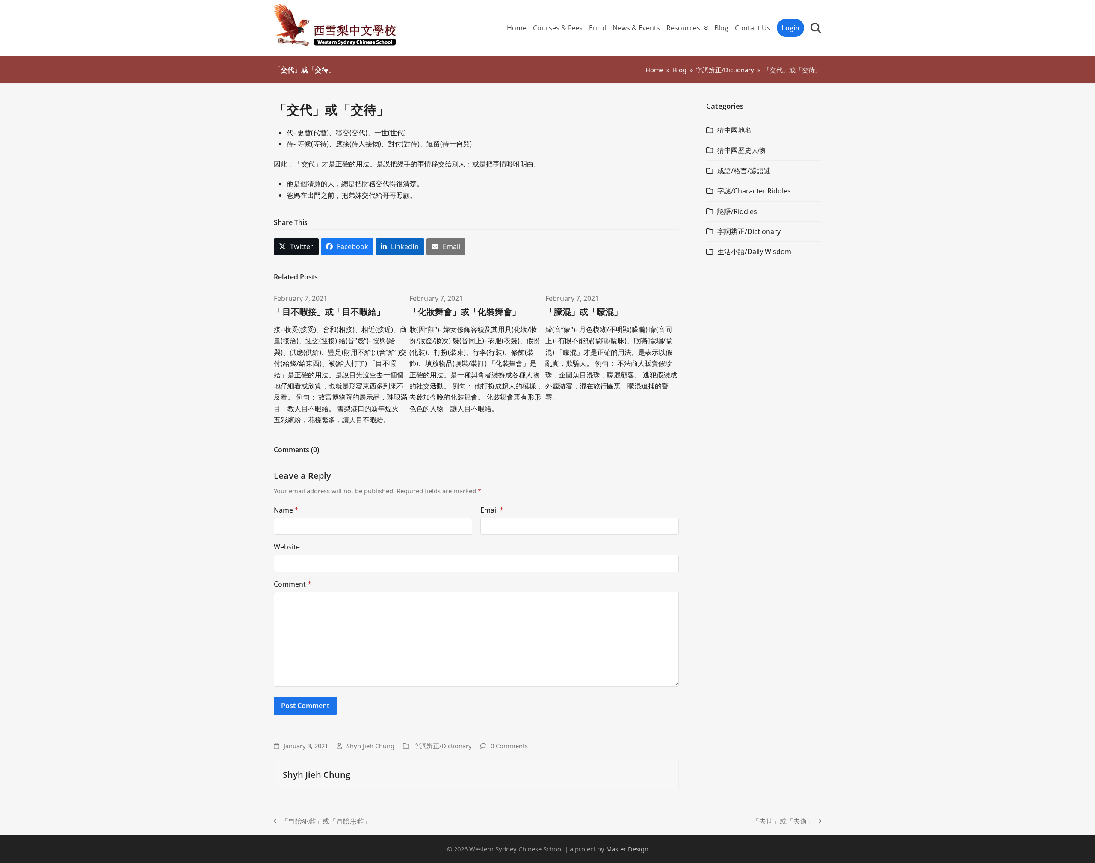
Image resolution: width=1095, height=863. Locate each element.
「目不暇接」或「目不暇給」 (329, 311)
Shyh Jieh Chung (370, 745)
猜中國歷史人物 (741, 150)
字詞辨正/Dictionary (443, 745)
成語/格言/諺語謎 (743, 170)
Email (491, 510)
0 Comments (509, 745)
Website (287, 547)
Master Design (627, 849)
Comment (292, 584)
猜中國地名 (734, 130)
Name (286, 510)
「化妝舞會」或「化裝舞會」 (465, 311)
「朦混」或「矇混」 (583, 311)
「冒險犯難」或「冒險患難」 (322, 821)
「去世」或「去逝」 (783, 821)
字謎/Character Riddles (754, 191)
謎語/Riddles (737, 211)
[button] (816, 28)
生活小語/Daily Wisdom (754, 251)
